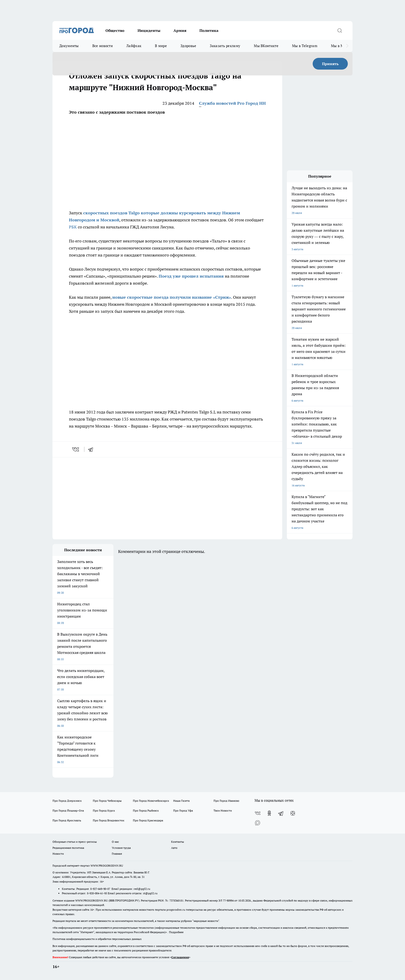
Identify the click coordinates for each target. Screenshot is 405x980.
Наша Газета (181, 800)
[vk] (76, 449)
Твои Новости (223, 810)
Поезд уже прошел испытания (191, 276)
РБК (73, 227)
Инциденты (149, 30)
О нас (115, 841)
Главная (117, 853)
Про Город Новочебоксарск (151, 800)
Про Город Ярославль (66, 820)
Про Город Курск (104, 810)
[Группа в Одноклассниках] (269, 813)
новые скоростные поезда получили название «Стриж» (171, 297)
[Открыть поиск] (339, 30)
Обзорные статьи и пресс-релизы (74, 841)
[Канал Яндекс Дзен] (293, 813)
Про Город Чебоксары (107, 800)
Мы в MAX (340, 46)
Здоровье (188, 46)
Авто (174, 848)
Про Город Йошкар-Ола (68, 810)
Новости (58, 853)
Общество (114, 30)
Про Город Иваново (226, 800)
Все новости (102, 46)
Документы (69, 46)
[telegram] (92, 449)
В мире (161, 46)
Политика (208, 30)
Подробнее (176, 932)
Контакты (177, 841)
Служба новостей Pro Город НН (232, 103)
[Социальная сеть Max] (257, 822)
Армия (179, 30)
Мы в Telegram (304, 46)
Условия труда (121, 848)
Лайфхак (133, 46)
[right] (347, 46)
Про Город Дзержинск (67, 800)
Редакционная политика (68, 848)
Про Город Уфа (183, 810)
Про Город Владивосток (108, 820)
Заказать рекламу (225, 46)
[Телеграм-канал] (281, 813)
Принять (330, 63)
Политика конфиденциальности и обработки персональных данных (97, 939)
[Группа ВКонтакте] (257, 813)
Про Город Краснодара (148, 820)
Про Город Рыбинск (146, 810)
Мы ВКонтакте (266, 46)
